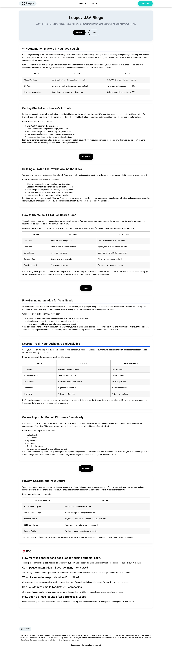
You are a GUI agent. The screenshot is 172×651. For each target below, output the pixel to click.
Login (94, 32)
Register (79, 32)
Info (93, 3)
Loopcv (80, 3)
